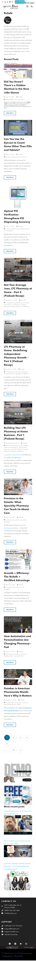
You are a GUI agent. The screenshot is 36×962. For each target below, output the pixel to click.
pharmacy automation (13, 445)
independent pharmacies (14, 303)
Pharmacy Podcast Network (12, 306)
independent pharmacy (13, 372)
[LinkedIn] (15, 943)
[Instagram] (26, 943)
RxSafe (20, 97)
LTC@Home (25, 306)
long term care (11, 587)
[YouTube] (20, 943)
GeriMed (18, 374)
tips (15, 99)
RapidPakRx (10, 99)
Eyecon (8, 157)
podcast (23, 304)
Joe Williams (16, 304)
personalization (19, 656)
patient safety (10, 229)
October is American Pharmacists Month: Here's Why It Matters (18, 692)
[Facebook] (9, 943)
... (7, 750)
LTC (23, 587)
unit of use (23, 157)
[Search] (32, 6)
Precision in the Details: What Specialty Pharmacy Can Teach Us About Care (16, 505)
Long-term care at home (13, 455)
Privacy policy (7, 956)
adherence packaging (11, 447)
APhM (18, 704)
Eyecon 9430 (19, 229)
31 (14, 750)
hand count (15, 157)
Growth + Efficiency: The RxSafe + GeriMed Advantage (17, 576)
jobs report (21, 99)
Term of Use (18, 956)
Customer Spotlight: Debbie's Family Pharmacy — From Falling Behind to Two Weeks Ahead (17, 866)
